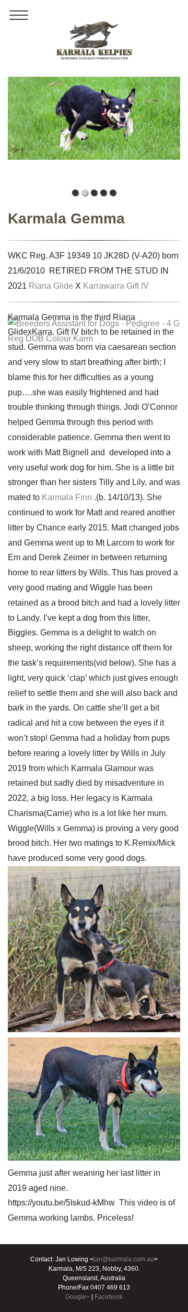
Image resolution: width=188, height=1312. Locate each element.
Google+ (77, 1297)
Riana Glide (51, 285)
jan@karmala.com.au (123, 1259)
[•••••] (94, 130)
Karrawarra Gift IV (116, 285)
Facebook (109, 1297)
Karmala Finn (67, 497)
